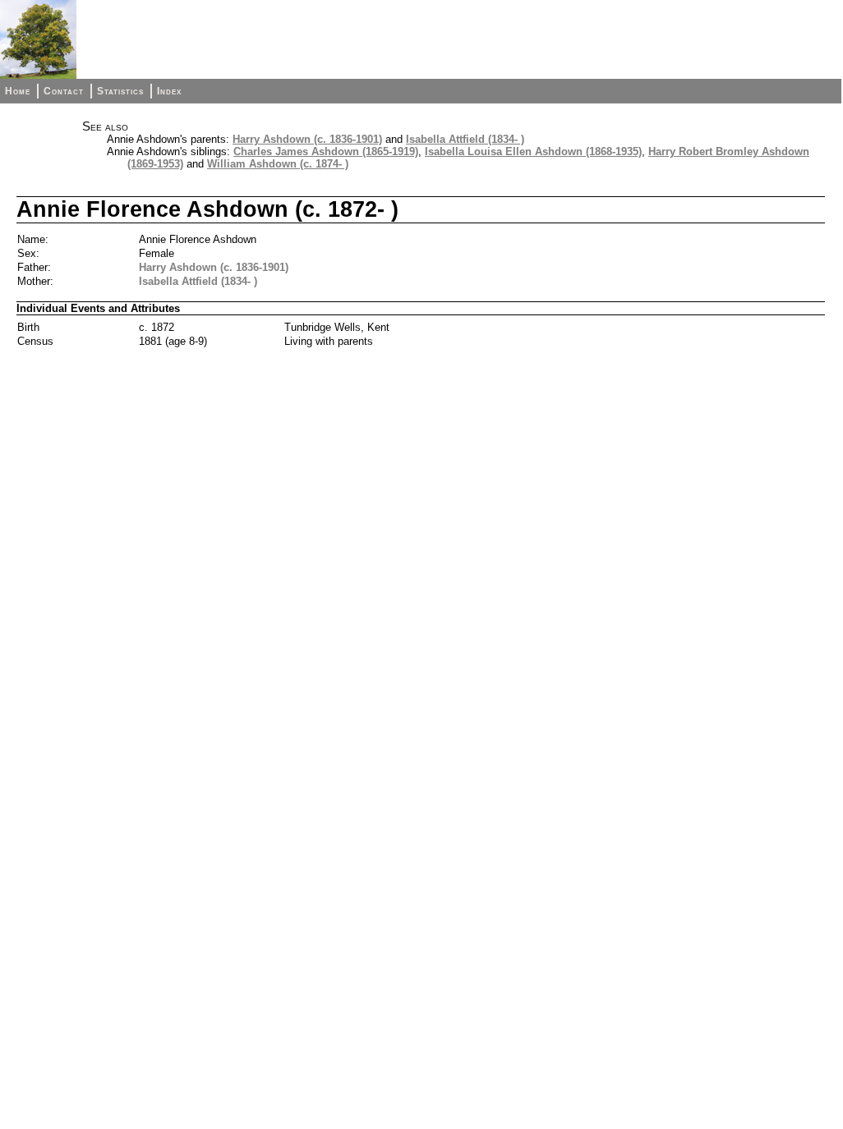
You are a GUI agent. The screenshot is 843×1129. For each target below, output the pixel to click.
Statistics (120, 91)
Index (169, 91)
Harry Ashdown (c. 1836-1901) (307, 139)
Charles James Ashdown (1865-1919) (325, 151)
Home (17, 91)
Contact (64, 91)
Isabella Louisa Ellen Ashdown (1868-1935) (533, 151)
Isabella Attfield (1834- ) (465, 139)
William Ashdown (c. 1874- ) (277, 164)
